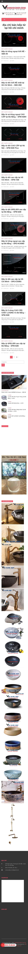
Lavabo (9, 395)
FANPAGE (4, 877)
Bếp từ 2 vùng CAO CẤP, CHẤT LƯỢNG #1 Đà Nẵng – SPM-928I (13, 312)
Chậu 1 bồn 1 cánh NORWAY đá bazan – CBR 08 (13, 392)
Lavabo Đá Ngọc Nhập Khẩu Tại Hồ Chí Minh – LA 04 (17, 410)
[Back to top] (24, 950)
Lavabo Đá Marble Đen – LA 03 (15, 403)
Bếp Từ (3, 49)
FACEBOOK (4, 426)
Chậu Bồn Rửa (5, 390)
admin (12, 60)
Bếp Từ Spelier (9, 49)
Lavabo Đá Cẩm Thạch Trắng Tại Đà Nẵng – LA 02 (17, 397)
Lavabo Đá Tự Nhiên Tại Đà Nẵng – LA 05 (17, 416)
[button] (2, 1)
